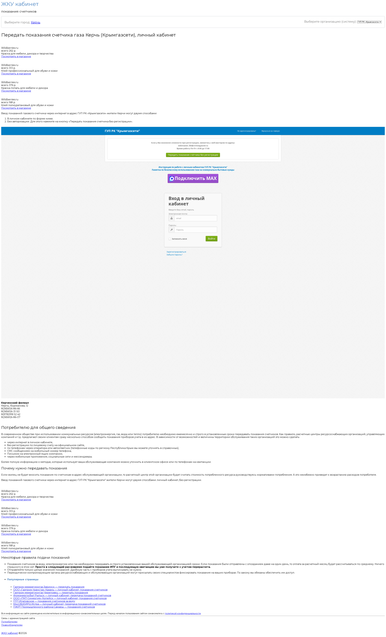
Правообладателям (11, 625)
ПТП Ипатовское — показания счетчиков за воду (44, 601)
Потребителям (9, 621)
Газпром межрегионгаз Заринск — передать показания (48, 586)
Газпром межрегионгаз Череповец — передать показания (50, 592)
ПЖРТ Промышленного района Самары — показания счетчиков (54, 606)
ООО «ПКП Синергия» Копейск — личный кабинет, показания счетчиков (60, 598)
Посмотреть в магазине (16, 56)
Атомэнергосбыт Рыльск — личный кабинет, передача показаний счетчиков (62, 595)
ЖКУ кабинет (9, 633)
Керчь (35, 22)
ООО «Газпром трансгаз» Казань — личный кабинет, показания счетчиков (60, 589)
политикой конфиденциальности (183, 613)
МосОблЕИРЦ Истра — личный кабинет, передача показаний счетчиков (59, 604)
